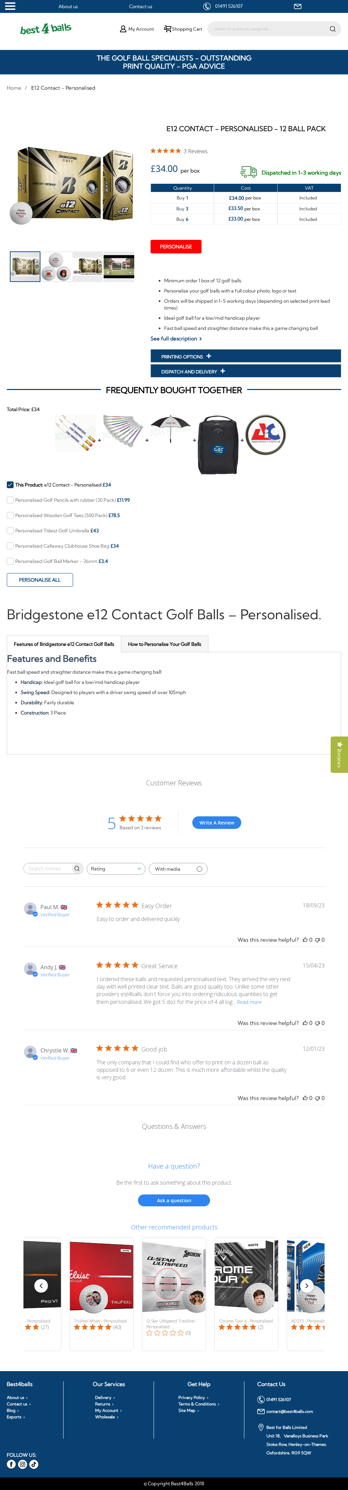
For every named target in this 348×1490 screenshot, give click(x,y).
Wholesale (105, 1417)
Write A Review (216, 822)
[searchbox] (47, 868)
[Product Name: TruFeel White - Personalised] (102, 1294)
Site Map (186, 1410)
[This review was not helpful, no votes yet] (317, 939)
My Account (106, 1410)
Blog (11, 1410)
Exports (14, 1417)
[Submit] (332, 28)
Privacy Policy (191, 1397)
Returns (102, 1404)
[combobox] (274, 28)
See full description (174, 338)
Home (14, 88)
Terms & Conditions (197, 1404)
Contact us (140, 6)
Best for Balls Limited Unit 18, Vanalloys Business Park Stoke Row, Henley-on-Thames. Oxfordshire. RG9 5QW (297, 1440)
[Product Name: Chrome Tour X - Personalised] (246, 1294)
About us (68, 6)
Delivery (103, 1397)
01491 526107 (229, 6)
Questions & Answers (174, 1126)
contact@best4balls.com (289, 1411)
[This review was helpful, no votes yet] (305, 939)
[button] (56, 267)
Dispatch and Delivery (189, 371)
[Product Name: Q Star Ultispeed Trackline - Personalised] (174, 1294)
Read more (249, 1002)
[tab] (64, 644)
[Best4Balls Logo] (63, 28)
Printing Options (182, 356)
